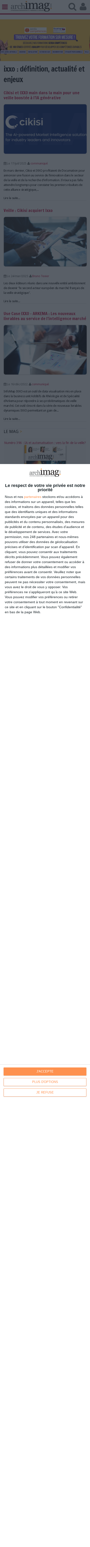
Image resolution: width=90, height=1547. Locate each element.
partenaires (32, 496)
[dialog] (45, 1005)
